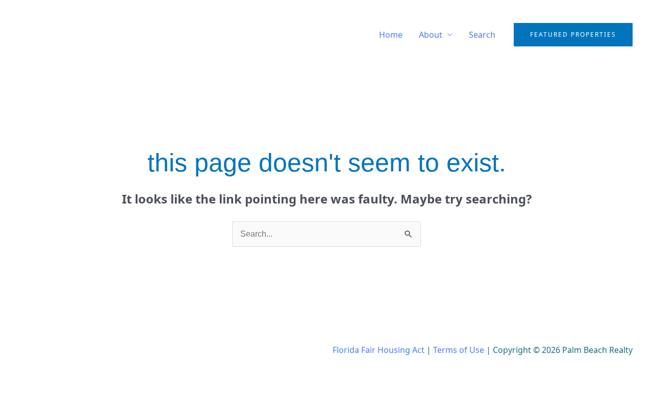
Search (482, 34)
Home (391, 34)
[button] (573, 34)
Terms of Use (458, 349)
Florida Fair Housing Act (378, 349)
